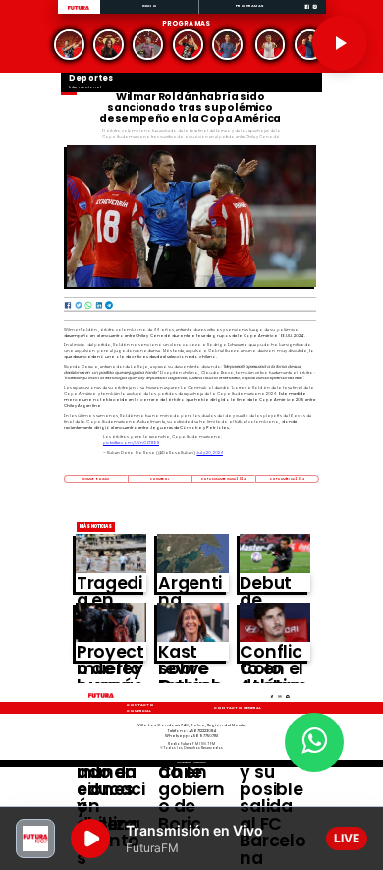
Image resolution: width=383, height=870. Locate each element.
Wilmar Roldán (95, 479)
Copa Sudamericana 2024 (223, 479)
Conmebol (160, 479)
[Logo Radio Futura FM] (78, 10)
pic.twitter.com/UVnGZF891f (131, 442)
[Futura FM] (69, 45)
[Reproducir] (339, 43)
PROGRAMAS (249, 5)
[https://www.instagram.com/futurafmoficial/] (314, 13)
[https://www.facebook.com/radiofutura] (306, 13)
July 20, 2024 (209, 452)
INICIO (149, 5)
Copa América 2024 (287, 479)
